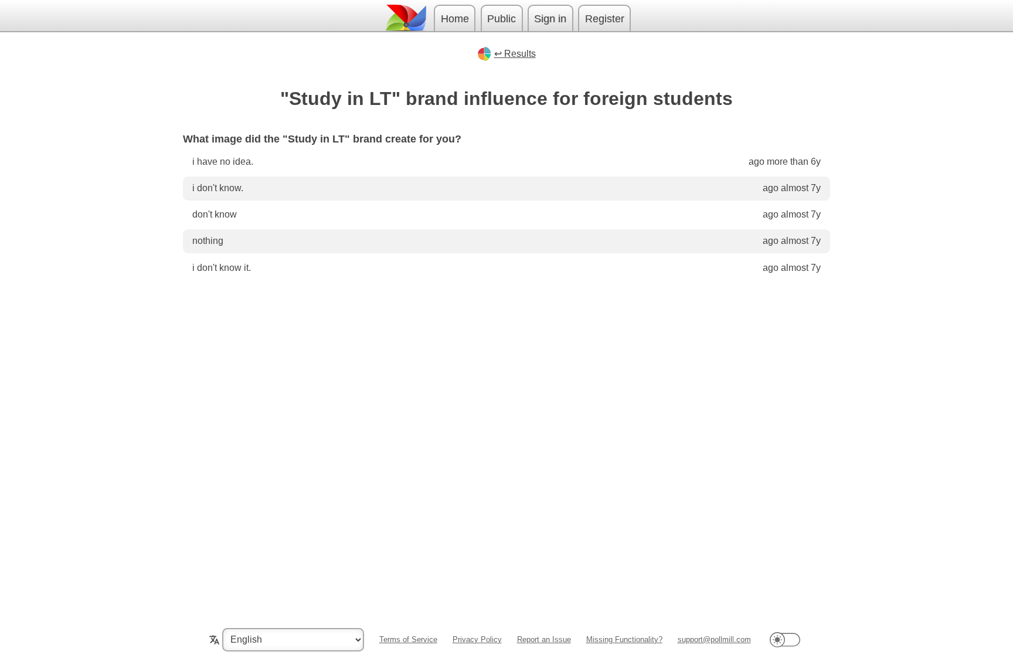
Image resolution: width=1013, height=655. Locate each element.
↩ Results (515, 54)
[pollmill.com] (405, 18)
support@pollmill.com (714, 639)
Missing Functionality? (624, 639)
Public (501, 19)
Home (455, 19)
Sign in (550, 19)
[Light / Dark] (785, 639)
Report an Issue (544, 639)
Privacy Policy (477, 639)
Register (604, 19)
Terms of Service (408, 639)
